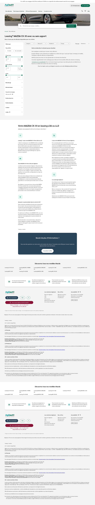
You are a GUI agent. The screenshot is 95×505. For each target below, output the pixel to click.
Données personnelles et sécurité (34, 314)
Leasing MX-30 (52, 271)
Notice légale (24, 314)
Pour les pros (47, 299)
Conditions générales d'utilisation (49, 314)
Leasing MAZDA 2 (82, 267)
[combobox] (85, 43)
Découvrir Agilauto (48, 294)
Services (40, 11)
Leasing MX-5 (9, 271)
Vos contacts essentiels (49, 301)
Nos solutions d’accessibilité (77, 294)
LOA (45, 296)
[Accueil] (9, 5)
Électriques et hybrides (18, 11)
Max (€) (19, 68)
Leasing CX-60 (23, 271)
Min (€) (7, 68)
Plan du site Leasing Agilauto (15, 314)
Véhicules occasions (62, 294)
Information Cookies (60, 314)
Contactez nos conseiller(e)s (39, 62)
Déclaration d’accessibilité (76, 296)
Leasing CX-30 (9, 267)
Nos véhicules (9, 11)
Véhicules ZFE (8, 94)
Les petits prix (60, 297)
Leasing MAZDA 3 (38, 271)
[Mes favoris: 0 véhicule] (85, 11)
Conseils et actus (48, 11)
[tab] (75, 5)
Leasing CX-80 (67, 267)
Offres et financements (31, 11)
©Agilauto (6, 314)
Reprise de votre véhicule (49, 300)
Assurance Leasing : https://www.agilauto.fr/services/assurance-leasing (52, 336)
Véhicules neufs (61, 296)
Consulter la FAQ (47, 251)
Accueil (6, 31)
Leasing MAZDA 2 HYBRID (24, 268)
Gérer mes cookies (68, 314)
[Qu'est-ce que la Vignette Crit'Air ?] (9, 112)
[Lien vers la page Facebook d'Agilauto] (28, 297)
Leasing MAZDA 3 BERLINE (39, 268)
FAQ (88, 11)
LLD (45, 297)
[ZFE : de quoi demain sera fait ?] (12, 94)
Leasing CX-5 (52, 267)
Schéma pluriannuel (75, 297)
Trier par (77, 43)
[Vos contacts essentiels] (82, 11)
